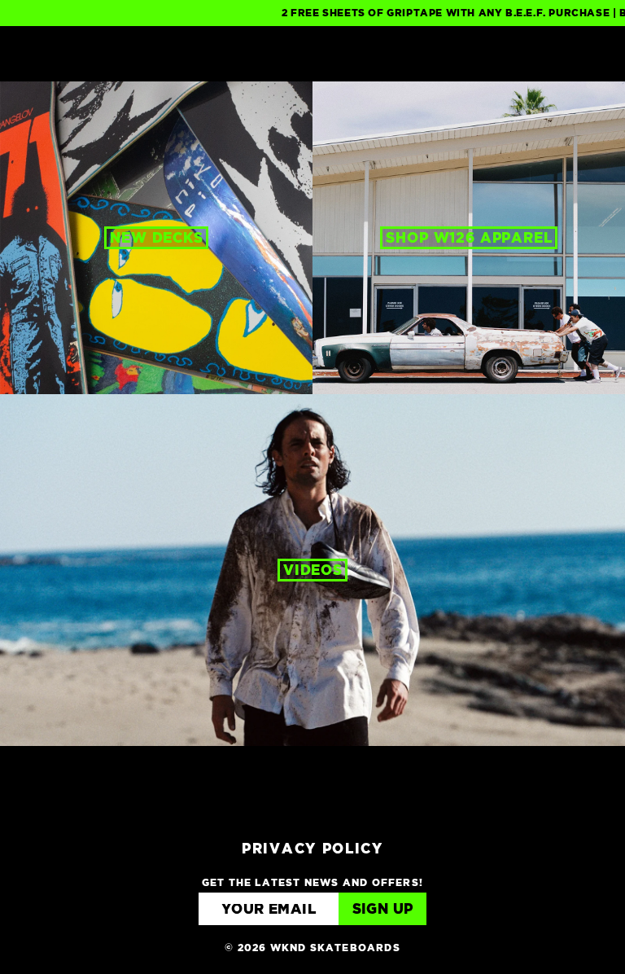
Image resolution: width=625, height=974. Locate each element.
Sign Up (382, 910)
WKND (313, 54)
